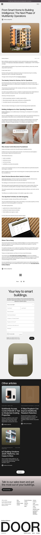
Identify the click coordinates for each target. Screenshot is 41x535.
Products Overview (28, 500)
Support (18, 501)
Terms (34, 506)
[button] (38, 4)
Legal (34, 503)
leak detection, (21, 62)
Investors (34, 501)
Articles (25, 501)
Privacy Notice (35, 504)
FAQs (18, 500)
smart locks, (10, 62)
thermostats (15, 62)
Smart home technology (6, 179)
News (25, 506)
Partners (34, 500)
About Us (26, 503)
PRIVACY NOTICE (27, 533)
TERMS (33, 533)
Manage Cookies (36, 509)
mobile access (28, 62)
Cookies (34, 507)
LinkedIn (18, 504)
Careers (25, 504)
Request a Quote (20, 503)
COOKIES (38, 533)
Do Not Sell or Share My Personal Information (35, 512)
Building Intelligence (22, 76)
